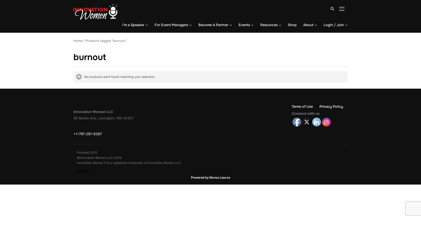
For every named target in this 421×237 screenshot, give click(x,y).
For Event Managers (171, 25)
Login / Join (334, 25)
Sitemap (83, 171)
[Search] (332, 8)
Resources (269, 25)
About (308, 25)
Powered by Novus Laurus (210, 177)
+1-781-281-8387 (87, 134)
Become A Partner (213, 25)
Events (244, 25)
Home (78, 41)
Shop (292, 25)
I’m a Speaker (133, 25)
